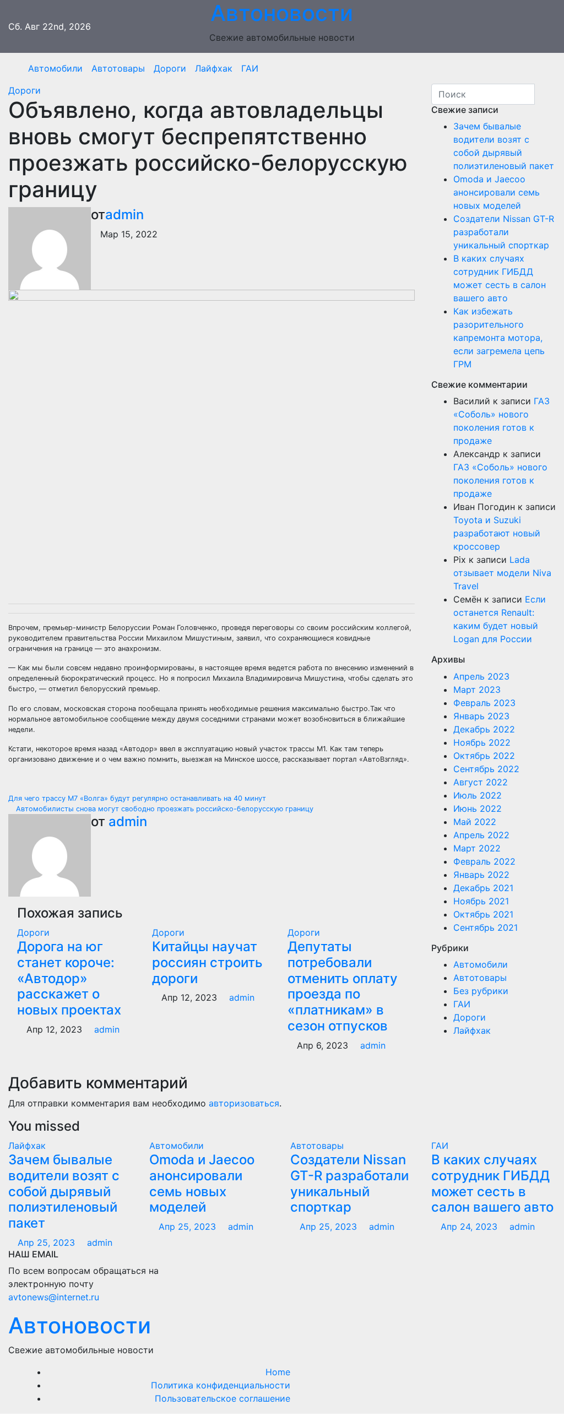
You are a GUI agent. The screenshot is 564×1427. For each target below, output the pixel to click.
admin (124, 215)
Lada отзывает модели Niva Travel (502, 573)
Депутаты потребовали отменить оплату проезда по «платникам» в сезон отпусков (343, 986)
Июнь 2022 (477, 808)
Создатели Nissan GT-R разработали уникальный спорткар (503, 232)
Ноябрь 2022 (482, 742)
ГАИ (249, 68)
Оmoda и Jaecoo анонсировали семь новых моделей (496, 192)
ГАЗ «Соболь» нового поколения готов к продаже (500, 480)
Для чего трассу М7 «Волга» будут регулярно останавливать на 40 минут (138, 798)
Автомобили (55, 68)
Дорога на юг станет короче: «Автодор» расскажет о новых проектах (69, 978)
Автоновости (79, 1325)
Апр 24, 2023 (469, 1226)
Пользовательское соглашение (222, 1398)
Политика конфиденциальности (220, 1385)
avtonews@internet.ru (53, 1297)
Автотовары (118, 68)
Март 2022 (477, 848)
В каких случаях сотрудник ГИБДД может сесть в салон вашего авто (492, 1183)
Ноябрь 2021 (481, 901)
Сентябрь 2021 (485, 927)
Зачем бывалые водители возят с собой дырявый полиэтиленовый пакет (64, 1191)
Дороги (170, 68)
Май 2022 (474, 821)
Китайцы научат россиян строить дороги (207, 962)
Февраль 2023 (484, 702)
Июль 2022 (477, 795)
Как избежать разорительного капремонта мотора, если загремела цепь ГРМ (499, 338)
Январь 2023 (481, 715)
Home (277, 1371)
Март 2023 (477, 689)
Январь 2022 (481, 874)
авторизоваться (244, 1103)
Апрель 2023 (481, 676)
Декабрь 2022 (484, 729)
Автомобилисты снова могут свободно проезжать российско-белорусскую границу (163, 809)
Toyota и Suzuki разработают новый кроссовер (496, 533)
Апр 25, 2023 (46, 1242)
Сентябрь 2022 (486, 768)
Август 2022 (480, 782)
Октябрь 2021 (483, 914)
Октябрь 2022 (484, 755)
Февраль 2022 (484, 861)
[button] (543, 68)
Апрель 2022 (481, 834)
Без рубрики (480, 990)
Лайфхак (213, 68)
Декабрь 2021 (483, 887)
